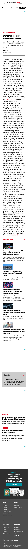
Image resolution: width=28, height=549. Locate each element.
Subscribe (17, 535)
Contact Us (16, 505)
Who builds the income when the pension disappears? (12, 432)
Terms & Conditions (7, 511)
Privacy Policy (6, 509)
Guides (4, 529)
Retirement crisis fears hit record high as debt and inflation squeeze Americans (14, 331)
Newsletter (16, 527)
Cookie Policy (6, 513)
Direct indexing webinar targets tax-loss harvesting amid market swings (13, 418)
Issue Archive (17, 529)
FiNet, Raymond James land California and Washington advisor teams (14, 312)
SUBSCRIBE (22, 7)
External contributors (7, 519)
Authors (4, 517)
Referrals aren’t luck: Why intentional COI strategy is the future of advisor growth (12, 291)
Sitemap (5, 521)
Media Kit (5, 531)
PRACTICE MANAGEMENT (9, 32)
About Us (5, 505)
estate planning (10, 100)
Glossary (5, 507)
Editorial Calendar (6, 533)
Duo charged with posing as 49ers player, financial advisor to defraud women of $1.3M (14, 253)
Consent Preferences (7, 515)
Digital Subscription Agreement (18, 532)
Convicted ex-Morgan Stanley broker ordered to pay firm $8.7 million (13, 273)
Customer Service (18, 507)
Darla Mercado (7, 52)
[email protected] (16, 235)
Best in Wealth (6, 527)
